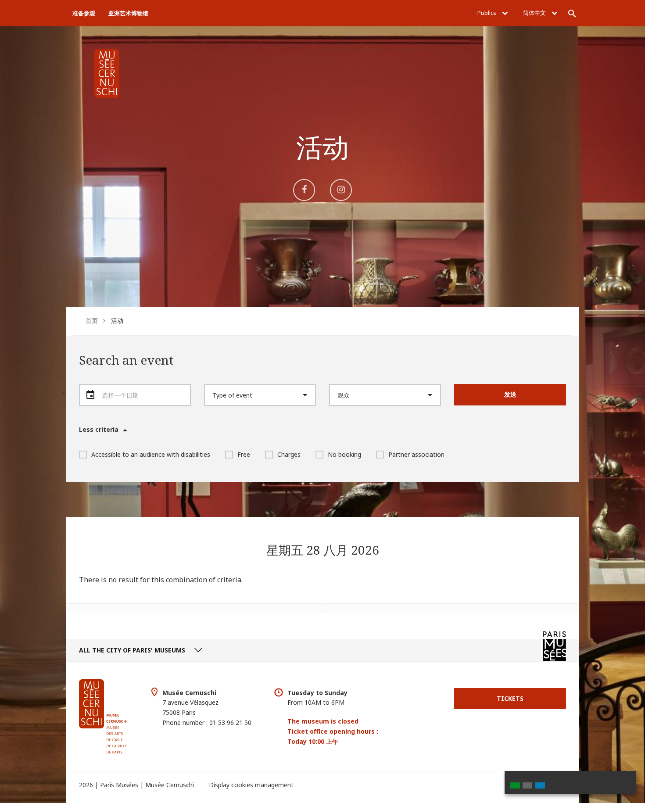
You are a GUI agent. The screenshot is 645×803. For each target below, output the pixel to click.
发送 (510, 394)
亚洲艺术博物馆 (128, 13)
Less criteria (98, 430)
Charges (289, 454)
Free (243, 454)
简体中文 (535, 13)
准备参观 (83, 13)
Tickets (510, 698)
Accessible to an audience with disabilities (150, 454)
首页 (92, 320)
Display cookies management (251, 785)
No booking (344, 454)
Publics (487, 13)
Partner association (416, 454)
